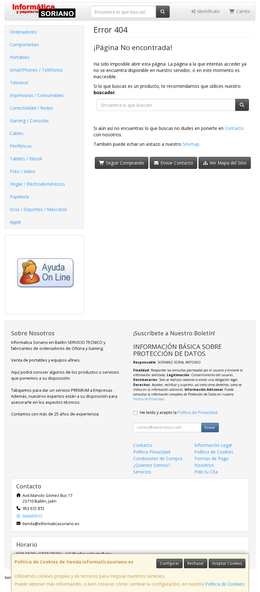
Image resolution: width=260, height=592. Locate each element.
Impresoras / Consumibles (37, 95)
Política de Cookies (224, 584)
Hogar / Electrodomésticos (37, 184)
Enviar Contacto (176, 163)
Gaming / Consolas (29, 121)
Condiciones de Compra (157, 458)
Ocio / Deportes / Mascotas (38, 209)
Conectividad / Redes (31, 108)
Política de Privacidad (148, 399)
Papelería (19, 197)
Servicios (142, 472)
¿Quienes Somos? (151, 465)
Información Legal (213, 445)
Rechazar (195, 563)
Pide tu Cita (206, 472)
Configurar (169, 563)
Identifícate (208, 11)
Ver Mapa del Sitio (227, 163)
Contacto (234, 128)
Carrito (242, 11)
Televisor (19, 83)
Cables (16, 133)
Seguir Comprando (124, 163)
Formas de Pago (211, 458)
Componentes (24, 45)
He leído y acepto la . (179, 412)
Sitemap (191, 144)
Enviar (210, 427)
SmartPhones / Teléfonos (36, 70)
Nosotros (204, 465)
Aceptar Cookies (227, 563)
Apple (15, 222)
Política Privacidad (151, 452)
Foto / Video (22, 171)
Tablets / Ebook (26, 159)
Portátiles (19, 57)
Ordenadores (23, 32)
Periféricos (21, 146)
